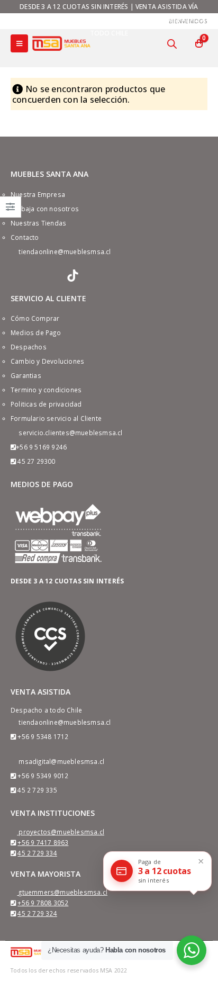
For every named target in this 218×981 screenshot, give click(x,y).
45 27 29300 (36, 461)
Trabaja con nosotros (45, 208)
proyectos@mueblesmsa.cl (61, 831)
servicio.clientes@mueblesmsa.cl (70, 432)
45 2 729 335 (37, 790)
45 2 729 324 (37, 913)
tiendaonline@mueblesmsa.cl (65, 251)
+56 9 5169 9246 (41, 447)
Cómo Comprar (35, 318)
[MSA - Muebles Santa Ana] (61, 43)
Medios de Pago (36, 332)
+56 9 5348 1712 (42, 736)
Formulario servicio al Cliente (56, 418)
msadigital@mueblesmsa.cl (61, 761)
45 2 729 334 (37, 853)
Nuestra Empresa (38, 194)
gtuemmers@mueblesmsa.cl (63, 892)
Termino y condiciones (46, 389)
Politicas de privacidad (46, 404)
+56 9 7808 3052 (42, 902)
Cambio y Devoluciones (47, 361)
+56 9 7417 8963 (42, 842)
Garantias (26, 375)
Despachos (29, 347)
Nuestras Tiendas (38, 223)
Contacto (25, 237)
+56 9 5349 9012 (42, 775)
